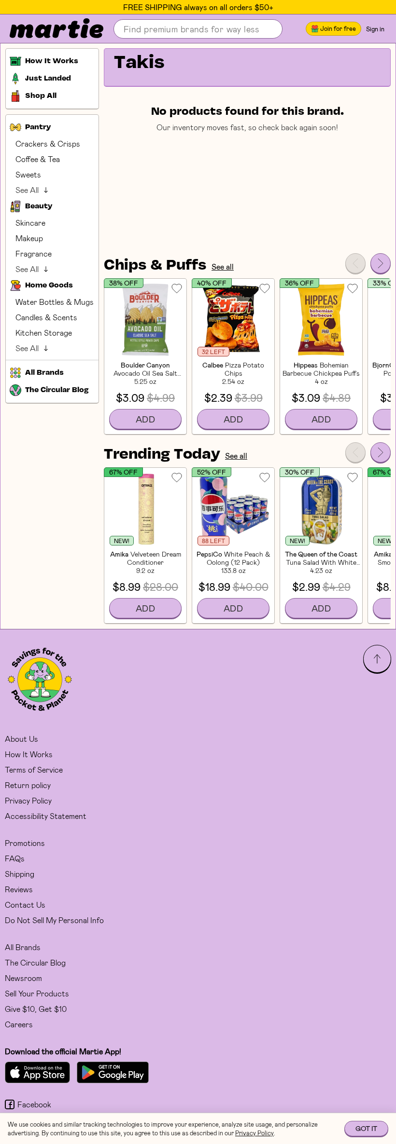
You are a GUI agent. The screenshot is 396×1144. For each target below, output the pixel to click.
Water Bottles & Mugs (54, 301)
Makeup (29, 238)
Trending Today (162, 455)
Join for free (338, 28)
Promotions (25, 842)
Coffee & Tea (37, 158)
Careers (19, 1024)
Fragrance (33, 253)
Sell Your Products (37, 993)
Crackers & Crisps (47, 143)
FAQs (15, 858)
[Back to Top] (377, 659)
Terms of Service (34, 769)
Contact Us (25, 904)
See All (27, 189)
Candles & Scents (46, 317)
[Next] (380, 263)
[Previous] (355, 263)
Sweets (28, 174)
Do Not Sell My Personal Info (54, 920)
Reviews (19, 889)
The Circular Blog (35, 962)
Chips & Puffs (155, 265)
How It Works (29, 754)
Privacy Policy (28, 800)
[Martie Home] (48, 29)
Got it (366, 1128)
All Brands (23, 947)
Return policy (28, 785)
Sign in (375, 29)
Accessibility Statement (45, 815)
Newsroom (23, 977)
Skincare (30, 222)
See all (223, 266)
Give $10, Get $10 (36, 1008)
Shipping (19, 873)
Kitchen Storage (43, 332)
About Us (21, 738)
